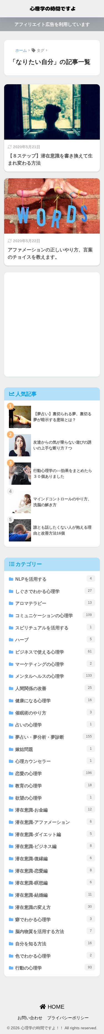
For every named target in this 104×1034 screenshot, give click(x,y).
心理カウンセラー (53, 761)
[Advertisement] (52, 324)
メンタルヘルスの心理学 (53, 676)
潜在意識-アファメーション (53, 822)
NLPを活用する (53, 579)
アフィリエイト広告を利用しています (52, 24)
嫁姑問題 (53, 749)
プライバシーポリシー (68, 1018)
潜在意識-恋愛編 (53, 870)
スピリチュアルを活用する (53, 627)
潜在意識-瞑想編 (53, 882)
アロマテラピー (53, 603)
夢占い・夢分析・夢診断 (53, 736)
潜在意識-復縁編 (53, 858)
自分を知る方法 (53, 943)
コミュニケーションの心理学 (53, 615)
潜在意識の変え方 (53, 907)
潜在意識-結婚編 (53, 894)
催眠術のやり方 (53, 712)
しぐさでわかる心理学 (53, 591)
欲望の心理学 (53, 797)
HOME (55, 1007)
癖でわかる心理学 (53, 919)
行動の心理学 (53, 967)
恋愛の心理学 (53, 773)
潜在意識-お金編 (53, 809)
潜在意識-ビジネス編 (53, 846)
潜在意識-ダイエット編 (53, 834)
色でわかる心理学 (53, 955)
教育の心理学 (53, 785)
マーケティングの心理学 (53, 664)
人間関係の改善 (53, 688)
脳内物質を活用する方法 (53, 931)
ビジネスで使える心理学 (53, 651)
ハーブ (53, 639)
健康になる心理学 (53, 700)
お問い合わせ (29, 1018)
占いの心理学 (53, 724)
